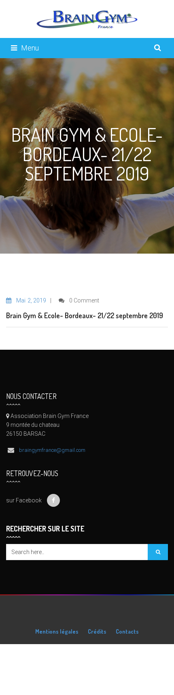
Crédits (97, 631)
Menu (30, 48)
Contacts (127, 631)
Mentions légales (57, 631)
